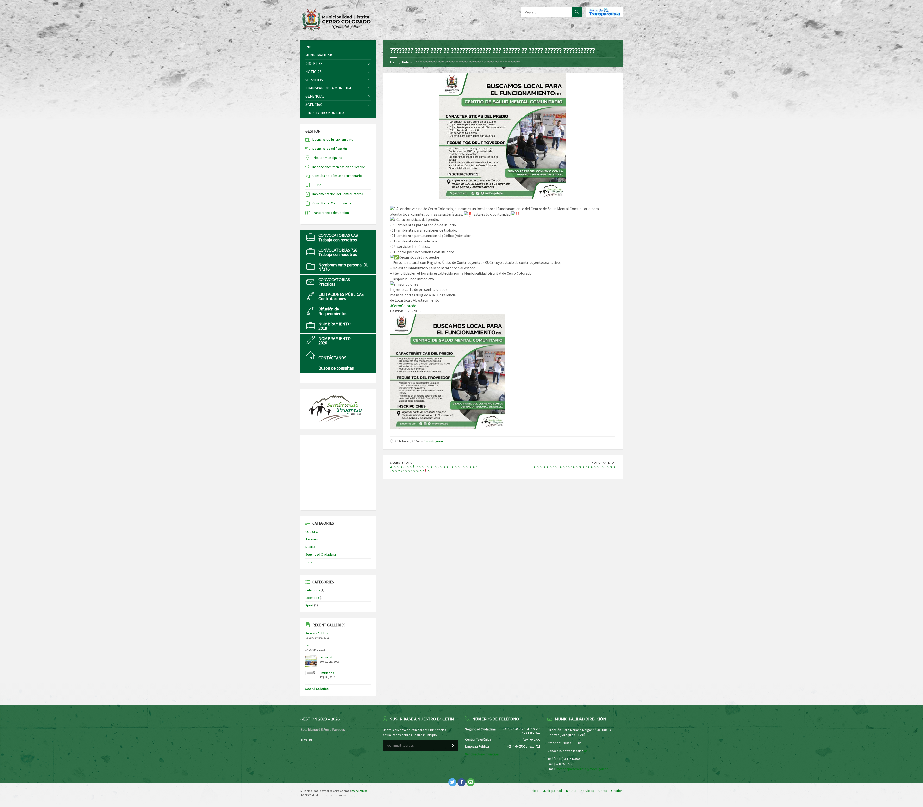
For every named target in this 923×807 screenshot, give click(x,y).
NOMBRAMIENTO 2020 (334, 341)
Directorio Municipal (325, 112)
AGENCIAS (313, 104)
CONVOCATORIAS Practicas (334, 282)
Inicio (394, 62)
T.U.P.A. (317, 185)
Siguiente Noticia (402, 462)
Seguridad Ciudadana (320, 554)
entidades (312, 590)
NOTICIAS (313, 71)
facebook (312, 598)
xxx (307, 645)
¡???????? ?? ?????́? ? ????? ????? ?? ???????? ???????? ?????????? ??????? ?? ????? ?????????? (433, 468)
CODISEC (311, 531)
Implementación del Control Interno (337, 194)
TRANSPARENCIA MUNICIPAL (329, 88)
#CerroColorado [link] (403, 305)
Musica (310, 547)
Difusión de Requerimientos (332, 311)
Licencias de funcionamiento (332, 139)
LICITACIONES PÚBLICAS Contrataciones (341, 296)
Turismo (311, 562)
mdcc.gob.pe (359, 791)
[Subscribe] (453, 745)
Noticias (408, 62)
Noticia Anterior (603, 462)
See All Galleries (317, 689)
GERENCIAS (314, 96)
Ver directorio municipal (482, 754)
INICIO (310, 46)
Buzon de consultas (336, 368)
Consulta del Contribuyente (332, 203)
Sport (309, 605)
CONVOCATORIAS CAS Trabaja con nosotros (338, 237)
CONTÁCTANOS (332, 357)
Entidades (327, 673)
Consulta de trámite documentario (337, 176)
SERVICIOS (314, 79)
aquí (587, 751)
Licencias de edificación (329, 148)
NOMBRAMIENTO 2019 (334, 326)
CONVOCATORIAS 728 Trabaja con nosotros (337, 252)
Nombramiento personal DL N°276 (343, 267)
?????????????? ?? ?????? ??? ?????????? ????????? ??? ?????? (574, 466)
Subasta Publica (316, 633)
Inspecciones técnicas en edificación (339, 167)
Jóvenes (311, 539)
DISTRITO (313, 63)
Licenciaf (326, 657)
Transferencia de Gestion (330, 213)
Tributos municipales (327, 157)
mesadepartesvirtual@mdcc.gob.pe (582, 769)
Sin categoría (433, 441)
